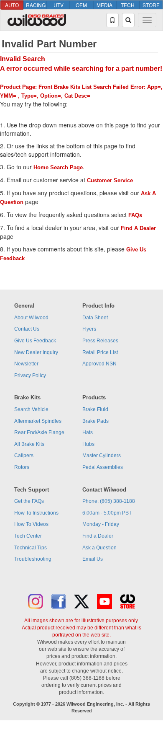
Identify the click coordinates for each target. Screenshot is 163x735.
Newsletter (26, 364)
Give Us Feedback (35, 341)
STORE (151, 4)
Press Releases (100, 341)
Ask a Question (99, 548)
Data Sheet (95, 318)
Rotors (21, 467)
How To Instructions (36, 513)
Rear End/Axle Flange (39, 432)
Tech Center (28, 536)
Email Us (92, 559)
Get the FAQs (29, 501)
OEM (81, 4)
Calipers (23, 455)
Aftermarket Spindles (37, 421)
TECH (128, 4)
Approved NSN (99, 364)
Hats (87, 432)
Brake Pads (95, 421)
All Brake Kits (29, 444)
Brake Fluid (95, 409)
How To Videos (31, 524)
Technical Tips (30, 548)
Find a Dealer (97, 536)
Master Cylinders (101, 455)
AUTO (12, 4)
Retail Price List (100, 352)
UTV (58, 4)
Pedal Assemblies (102, 467)
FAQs (135, 215)
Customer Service (110, 180)
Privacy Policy (30, 375)
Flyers (89, 329)
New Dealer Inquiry (36, 352)
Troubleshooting (32, 559)
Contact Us (26, 329)
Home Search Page (58, 167)
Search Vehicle (31, 409)
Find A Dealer (138, 228)
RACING (36, 4)
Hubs (88, 444)
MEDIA (104, 4)
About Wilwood (31, 318)
